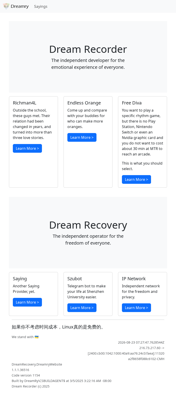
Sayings (40, 6)
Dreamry (19, 6)
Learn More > (27, 148)
